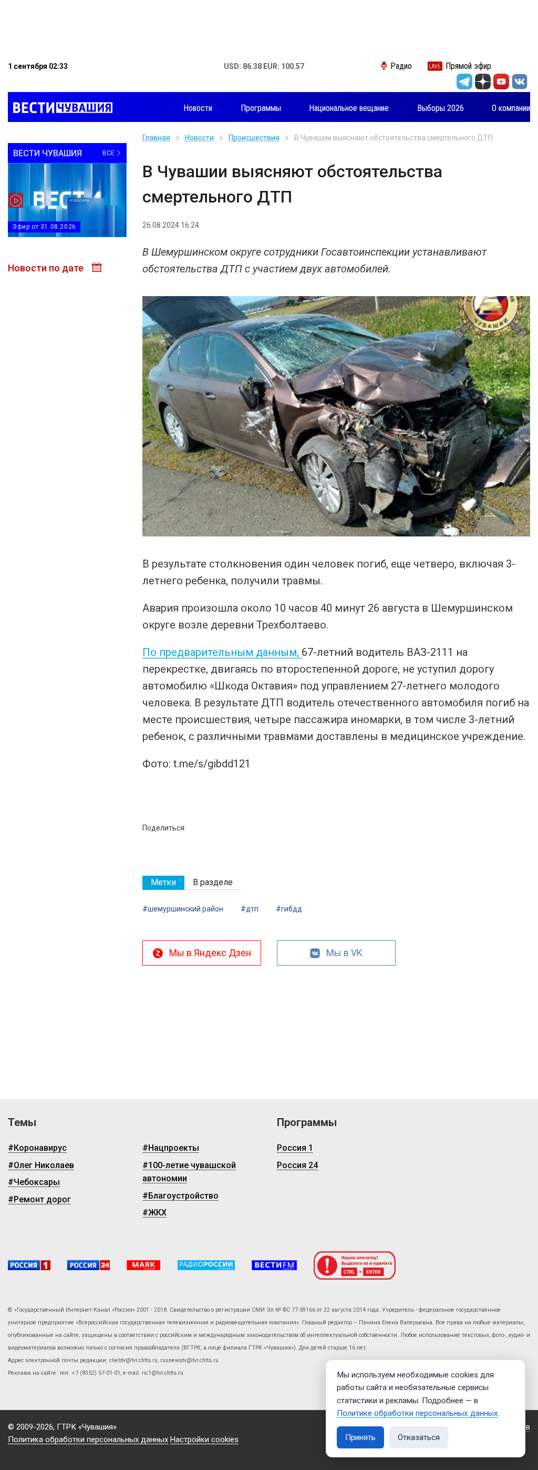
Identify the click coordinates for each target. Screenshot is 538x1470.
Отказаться (419, 1437)
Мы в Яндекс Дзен (210, 952)
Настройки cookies (204, 1439)
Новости (199, 138)
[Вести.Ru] (88, 1265)
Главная (156, 138)
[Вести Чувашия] (60, 108)
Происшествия (254, 138)
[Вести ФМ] (274, 1265)
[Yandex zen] (483, 81)
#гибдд (289, 909)
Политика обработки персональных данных (88, 1439)
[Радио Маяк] (143, 1265)
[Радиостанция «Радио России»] (206, 1265)
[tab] (163, 883)
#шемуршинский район (182, 909)
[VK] (519, 81)
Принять (360, 1437)
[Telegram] (464, 81)
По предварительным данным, (222, 652)
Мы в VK (344, 952)
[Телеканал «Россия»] (29, 1265)
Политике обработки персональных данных (417, 1413)
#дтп (249, 909)
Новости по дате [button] (47, 267)
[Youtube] (501, 81)
